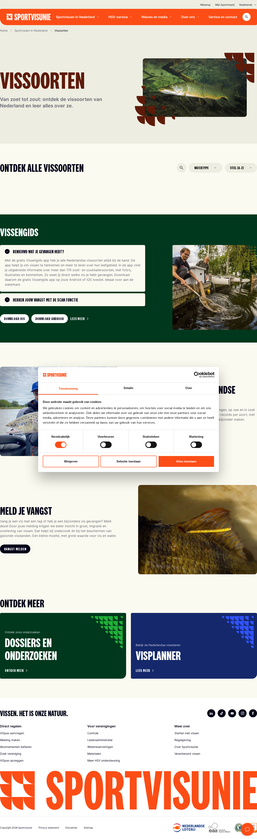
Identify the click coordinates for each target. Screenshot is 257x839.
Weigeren (71, 461)
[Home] (28, 17)
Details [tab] (129, 388)
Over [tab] (188, 388)
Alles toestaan (186, 461)
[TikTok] (222, 713)
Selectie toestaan (128, 461)
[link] (14, 318)
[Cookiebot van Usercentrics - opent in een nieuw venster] (196, 375)
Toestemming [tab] (68, 388)
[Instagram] (243, 713)
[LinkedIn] (211, 713)
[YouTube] (232, 713)
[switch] (106, 445)
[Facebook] (253, 713)
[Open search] (247, 17)
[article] (63, 646)
